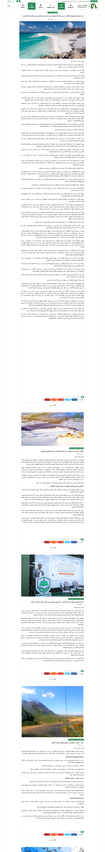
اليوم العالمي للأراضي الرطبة (64, 539)
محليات (61, 7)
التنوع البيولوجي (77, 539)
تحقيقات (31, 7)
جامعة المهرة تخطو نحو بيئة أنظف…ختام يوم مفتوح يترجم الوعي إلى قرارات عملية (72, 1)
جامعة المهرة (70, 670)
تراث (70, 448)
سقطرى (56, 539)
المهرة (75, 670)
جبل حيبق (78, 831)
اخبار (56, 12)
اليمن (74, 396)
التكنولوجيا (78, 396)
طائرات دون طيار (64, 396)
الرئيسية (70, 7)
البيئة (79, 670)
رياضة (23, 7)
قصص (41, 7)
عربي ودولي (51, 7)
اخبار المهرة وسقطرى (76, 448)
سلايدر (70, 396)
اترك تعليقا (52, 405)
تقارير (49, 12)
